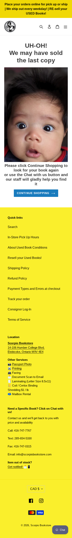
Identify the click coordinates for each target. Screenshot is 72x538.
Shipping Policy (18, 268)
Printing (17, 368)
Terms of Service (19, 319)
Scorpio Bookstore (41, 525)
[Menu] (65, 26)
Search (12, 227)
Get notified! (15, 466)
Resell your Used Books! (24, 257)
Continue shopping (33, 193)
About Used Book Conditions (27, 247)
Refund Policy (17, 278)
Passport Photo (21, 364)
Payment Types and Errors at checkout (34, 288)
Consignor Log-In (19, 309)
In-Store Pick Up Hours (23, 237)
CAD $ (34, 488)
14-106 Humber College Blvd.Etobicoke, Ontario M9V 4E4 (26, 347)
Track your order (19, 299)
